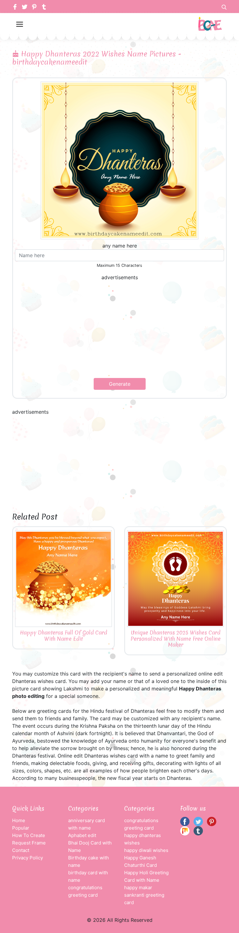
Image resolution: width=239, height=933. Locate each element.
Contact (20, 850)
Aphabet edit (82, 835)
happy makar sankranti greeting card (144, 895)
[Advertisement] (119, 329)
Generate (119, 384)
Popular (20, 828)
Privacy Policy (27, 858)
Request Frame (29, 843)
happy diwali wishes (146, 850)
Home (18, 820)
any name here (119, 246)
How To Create (28, 835)
